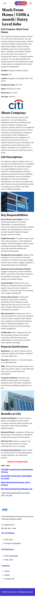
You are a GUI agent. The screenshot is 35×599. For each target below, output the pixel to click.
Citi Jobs (8, 495)
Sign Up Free (21, 3)
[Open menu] (30, 3)
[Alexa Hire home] (4, 3)
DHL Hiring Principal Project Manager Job (16, 489)
